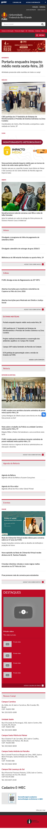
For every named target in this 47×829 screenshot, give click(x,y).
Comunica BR (17, 2)
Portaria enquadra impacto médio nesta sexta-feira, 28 (22, 322)
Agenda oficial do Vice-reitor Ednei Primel (18, 489)
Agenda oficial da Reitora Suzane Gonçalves (18, 477)
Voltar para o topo (40, 810)
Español (42, 7)
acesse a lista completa (36, 359)
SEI (26, 31)
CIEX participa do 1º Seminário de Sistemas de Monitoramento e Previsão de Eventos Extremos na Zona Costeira (23, 330)
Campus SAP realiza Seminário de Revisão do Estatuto (22, 347)
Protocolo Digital (19, 31)
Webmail (43, 31)
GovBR (4, 2)
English (35, 7)
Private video (17, 642)
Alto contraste (31, 9)
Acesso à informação (33, 2)
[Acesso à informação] (33, 821)
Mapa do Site (41, 9)
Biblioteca (31, 31)
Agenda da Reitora (9, 475)
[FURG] (5, 13)
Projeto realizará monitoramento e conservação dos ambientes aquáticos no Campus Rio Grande (21, 340)
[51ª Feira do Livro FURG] (23, 46)
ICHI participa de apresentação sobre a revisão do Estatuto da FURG (20, 354)
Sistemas (37, 31)
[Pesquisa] (42, 24)
